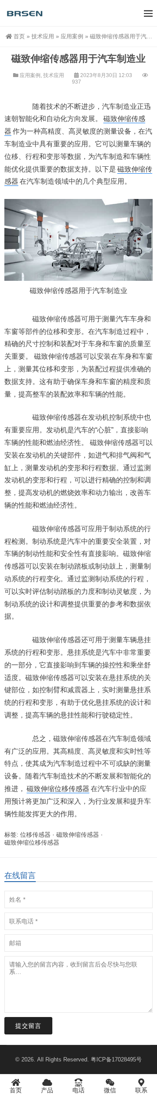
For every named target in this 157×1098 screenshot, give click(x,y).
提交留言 (28, 1025)
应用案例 (72, 36)
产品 (47, 1090)
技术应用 (42, 36)
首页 (19, 36)
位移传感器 (35, 834)
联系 (141, 1090)
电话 (78, 1090)
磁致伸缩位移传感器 (58, 788)
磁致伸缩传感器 (77, 834)
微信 (110, 1090)
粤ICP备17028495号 (116, 1059)
